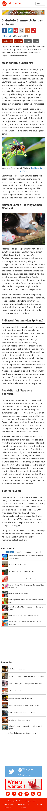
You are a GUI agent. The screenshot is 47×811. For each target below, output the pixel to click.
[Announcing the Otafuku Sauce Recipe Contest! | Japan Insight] (23, 12)
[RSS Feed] (39, 794)
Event (36, 41)
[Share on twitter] (10, 30)
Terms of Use (8, 804)
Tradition (18, 41)
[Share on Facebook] (4, 30)
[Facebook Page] (14, 794)
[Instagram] (33, 794)
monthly (28, 552)
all (36, 552)
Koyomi (7, 36)
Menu (41, 3)
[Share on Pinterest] (15, 30)
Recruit (7, 808)
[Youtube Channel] (26, 794)
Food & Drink (7, 41)
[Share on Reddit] (21, 30)
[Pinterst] (20, 794)
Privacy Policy (23, 804)
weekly (19, 552)
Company (39, 804)
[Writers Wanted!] (23, 784)
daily (10, 552)
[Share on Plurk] (27, 30)
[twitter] (8, 794)
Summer (28, 41)
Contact (23, 808)
